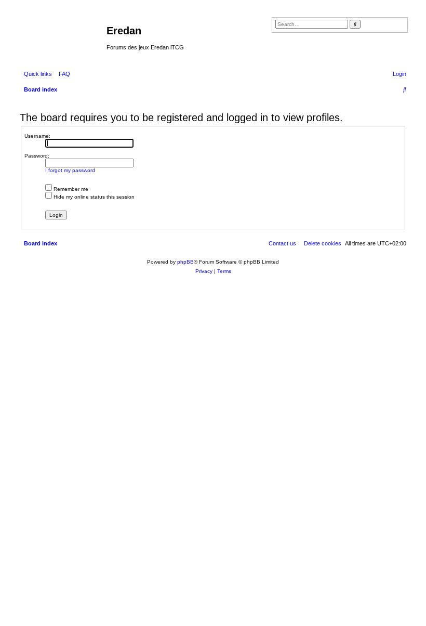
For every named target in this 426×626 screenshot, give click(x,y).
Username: (37, 136)
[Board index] (61, 33)
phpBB (185, 262)
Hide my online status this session (93, 197)
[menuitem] (62, 74)
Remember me (70, 189)
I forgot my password (70, 170)
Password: (36, 156)
